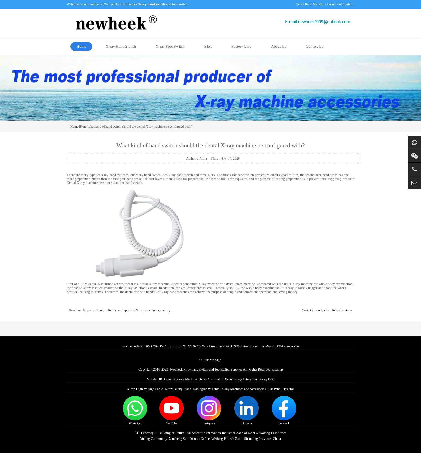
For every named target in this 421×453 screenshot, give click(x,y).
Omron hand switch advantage (331, 310)
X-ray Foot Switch (339, 4)
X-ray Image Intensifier (241, 379)
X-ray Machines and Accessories (243, 389)
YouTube (171, 423)
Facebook (284, 423)
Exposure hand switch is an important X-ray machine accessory (126, 310)
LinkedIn (246, 423)
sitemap (277, 369)
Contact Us (314, 46)
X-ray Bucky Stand (178, 389)
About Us (278, 46)
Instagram (209, 423)
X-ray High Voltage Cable (145, 389)
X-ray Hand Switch (309, 4)
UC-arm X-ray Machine (180, 379)
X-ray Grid (267, 379)
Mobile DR (154, 379)
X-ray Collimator (211, 379)
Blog (208, 46)
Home (81, 46)
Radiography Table (206, 389)
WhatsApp (135, 423)
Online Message (210, 360)
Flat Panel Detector (281, 389)
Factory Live (241, 46)
